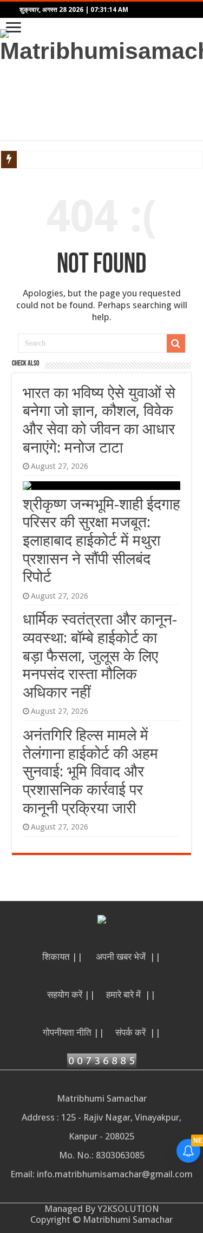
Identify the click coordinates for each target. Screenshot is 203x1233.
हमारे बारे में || (131, 994)
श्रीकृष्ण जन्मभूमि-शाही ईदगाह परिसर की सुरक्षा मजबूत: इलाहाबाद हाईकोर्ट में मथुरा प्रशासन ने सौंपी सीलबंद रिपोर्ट (101, 540)
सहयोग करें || (71, 994)
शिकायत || (63, 956)
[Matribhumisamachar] (101, 45)
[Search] (176, 343)
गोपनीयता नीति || (73, 1032)
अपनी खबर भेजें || (128, 956)
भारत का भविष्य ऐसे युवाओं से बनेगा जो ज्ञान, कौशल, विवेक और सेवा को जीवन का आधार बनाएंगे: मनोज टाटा (99, 420)
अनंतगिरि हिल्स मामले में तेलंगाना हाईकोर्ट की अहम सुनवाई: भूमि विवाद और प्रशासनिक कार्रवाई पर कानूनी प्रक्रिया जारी (90, 771)
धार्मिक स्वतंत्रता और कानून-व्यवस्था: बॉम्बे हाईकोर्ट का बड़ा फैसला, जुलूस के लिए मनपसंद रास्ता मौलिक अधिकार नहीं (100, 656)
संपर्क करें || (138, 1032)
